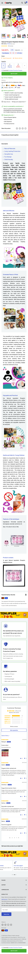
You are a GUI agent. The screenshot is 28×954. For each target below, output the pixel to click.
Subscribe (6, 914)
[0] (25, 3)
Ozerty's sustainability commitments (13, 106)
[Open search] (22, 3)
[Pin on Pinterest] (20, 128)
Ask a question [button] (14, 730)
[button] (4, 46)
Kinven (9, 43)
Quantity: (3, 61)
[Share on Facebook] (17, 128)
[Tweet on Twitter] (23, 128)
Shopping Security (8, 115)
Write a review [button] (14, 726)
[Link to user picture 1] (5, 752)
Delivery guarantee (9, 90)
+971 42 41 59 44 (19, 941)
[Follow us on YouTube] (8, 925)
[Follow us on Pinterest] (5, 925)
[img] (4, 739)
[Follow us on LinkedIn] (11, 925)
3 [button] (14, 837)
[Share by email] (25, 128)
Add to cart (14, 950)
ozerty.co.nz (4, 899)
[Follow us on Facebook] (2, 925)
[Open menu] (2, 2)
